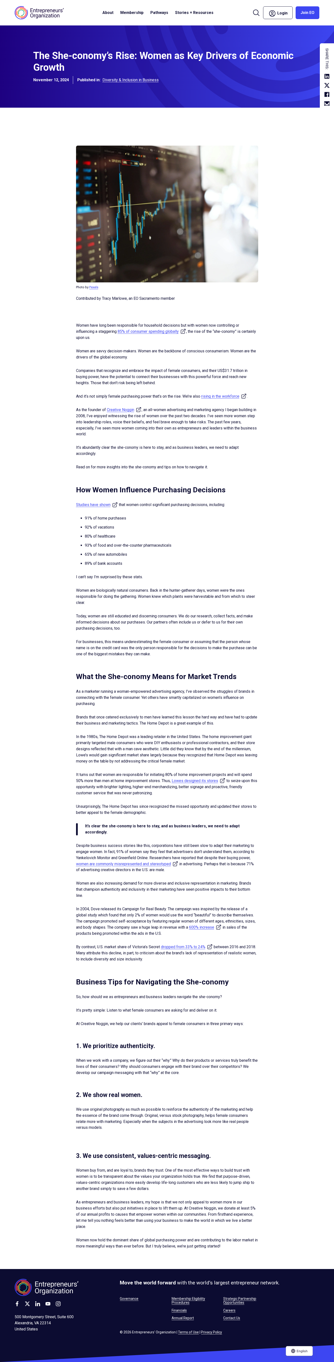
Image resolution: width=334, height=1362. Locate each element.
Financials (179, 1310)
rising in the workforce (224, 396)
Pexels (93, 287)
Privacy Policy (211, 1332)
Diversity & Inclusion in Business (130, 80)
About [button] (107, 12)
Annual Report (183, 1318)
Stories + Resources (194, 12)
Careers (229, 1310)
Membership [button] (132, 12)
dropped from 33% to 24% (187, 947)
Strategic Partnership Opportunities (239, 1300)
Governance (129, 1299)
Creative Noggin (124, 409)
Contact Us (231, 1318)
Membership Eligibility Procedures (188, 1300)
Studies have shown (97, 504)
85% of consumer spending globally (152, 331)
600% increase (205, 927)
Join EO (307, 12)
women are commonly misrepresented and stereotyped (127, 864)
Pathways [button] (159, 12)
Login (284, 12)
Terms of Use (188, 1332)
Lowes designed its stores (198, 780)
